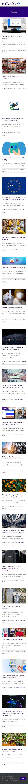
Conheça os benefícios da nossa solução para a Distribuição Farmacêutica (11, 568)
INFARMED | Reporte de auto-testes (12, 308)
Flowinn (5, 50)
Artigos (18, 50)
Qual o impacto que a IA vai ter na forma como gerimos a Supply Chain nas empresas (13, 713)
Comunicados (5, 134)
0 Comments (23, 50)
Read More (4, 51)
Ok (23, 778)
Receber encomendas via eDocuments (13, 267)
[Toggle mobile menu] (25, 4)
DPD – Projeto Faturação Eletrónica (12, 639)
